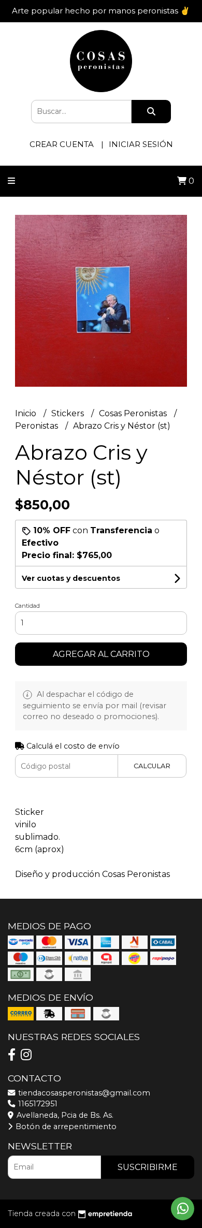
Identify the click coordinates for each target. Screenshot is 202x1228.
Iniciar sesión (141, 144)
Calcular (152, 766)
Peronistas (37, 426)
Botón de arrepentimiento (65, 1126)
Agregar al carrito (101, 654)
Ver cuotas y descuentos (71, 578)
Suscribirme (148, 1167)
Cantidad (27, 605)
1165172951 (36, 1103)
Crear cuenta (62, 144)
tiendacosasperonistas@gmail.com (83, 1093)
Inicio (26, 413)
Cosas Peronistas (134, 413)
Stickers (68, 413)
